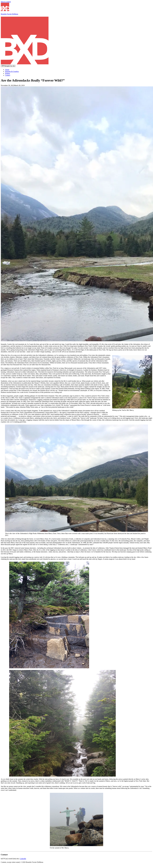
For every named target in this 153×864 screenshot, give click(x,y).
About (7, 69)
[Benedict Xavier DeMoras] (25, 64)
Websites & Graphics (12, 71)
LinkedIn (23, 859)
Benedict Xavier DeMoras (9, 14)
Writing (7, 73)
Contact (7, 75)
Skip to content (6, 2)
